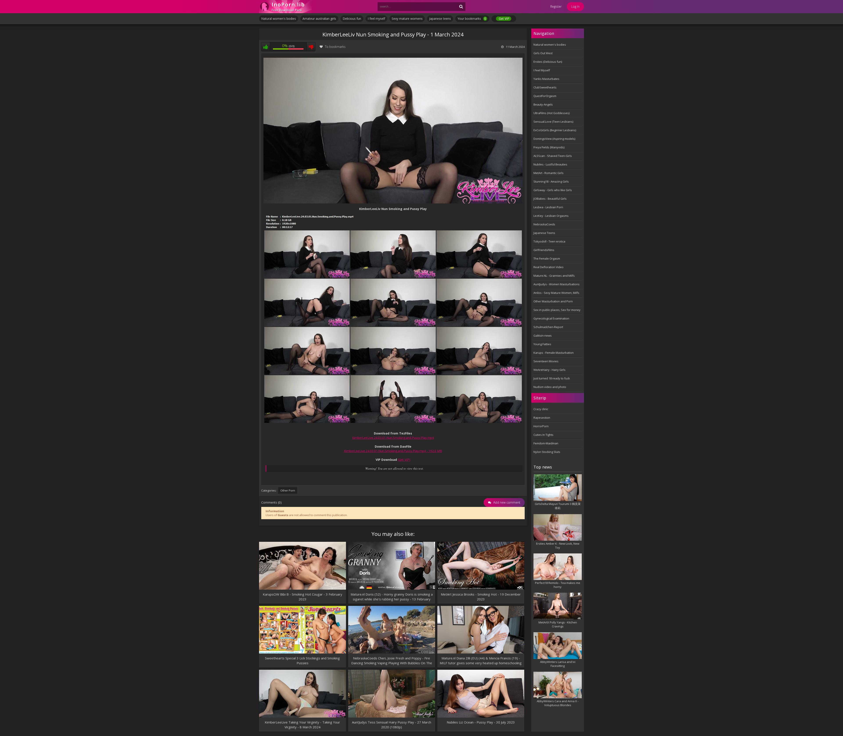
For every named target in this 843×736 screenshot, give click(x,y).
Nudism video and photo (549, 387)
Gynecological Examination (551, 318)
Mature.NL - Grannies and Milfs (554, 276)
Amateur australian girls (319, 18)
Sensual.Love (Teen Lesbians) (553, 122)
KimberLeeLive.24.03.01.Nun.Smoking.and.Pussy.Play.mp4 (393, 438)
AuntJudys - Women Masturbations (556, 284)
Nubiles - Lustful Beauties (550, 164)
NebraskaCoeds (544, 224)
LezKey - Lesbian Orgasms (551, 216)
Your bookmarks (472, 18)
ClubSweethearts (545, 87)
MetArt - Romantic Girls (548, 173)
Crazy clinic (540, 409)
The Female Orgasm (546, 258)
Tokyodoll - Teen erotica (549, 241)
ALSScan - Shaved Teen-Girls (552, 156)
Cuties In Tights (543, 435)
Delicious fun (352, 18)
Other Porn (287, 490)
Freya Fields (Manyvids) (548, 147)
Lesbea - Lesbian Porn (548, 207)
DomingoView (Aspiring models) (554, 139)
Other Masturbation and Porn (553, 301)
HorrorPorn (541, 426)
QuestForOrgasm (544, 96)
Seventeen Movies (545, 361)
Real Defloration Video (548, 267)
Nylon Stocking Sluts (546, 452)
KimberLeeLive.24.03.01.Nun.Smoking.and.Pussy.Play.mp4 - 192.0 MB (393, 451)
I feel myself (376, 18)
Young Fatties (542, 344)
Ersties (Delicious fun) (547, 62)
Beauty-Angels (543, 104)
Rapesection (541, 418)
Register (556, 6)
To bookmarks (335, 47)
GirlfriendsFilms (543, 250)
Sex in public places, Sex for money (556, 310)
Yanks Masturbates (546, 79)
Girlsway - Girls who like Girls (552, 190)
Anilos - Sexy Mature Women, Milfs (556, 293)
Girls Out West (543, 53)
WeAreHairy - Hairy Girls (549, 370)
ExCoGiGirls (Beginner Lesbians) (554, 130)
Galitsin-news (542, 335)
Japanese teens (440, 18)
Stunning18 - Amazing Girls (551, 181)
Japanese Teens (544, 233)
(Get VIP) (404, 460)
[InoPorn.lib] (285, 6)
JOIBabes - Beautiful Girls (550, 199)
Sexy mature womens (407, 18)
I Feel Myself (541, 70)
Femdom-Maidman (545, 443)
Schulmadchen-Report (548, 327)
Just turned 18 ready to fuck (551, 378)
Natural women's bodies (278, 18)
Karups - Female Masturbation (553, 353)
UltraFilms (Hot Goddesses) (551, 113)
